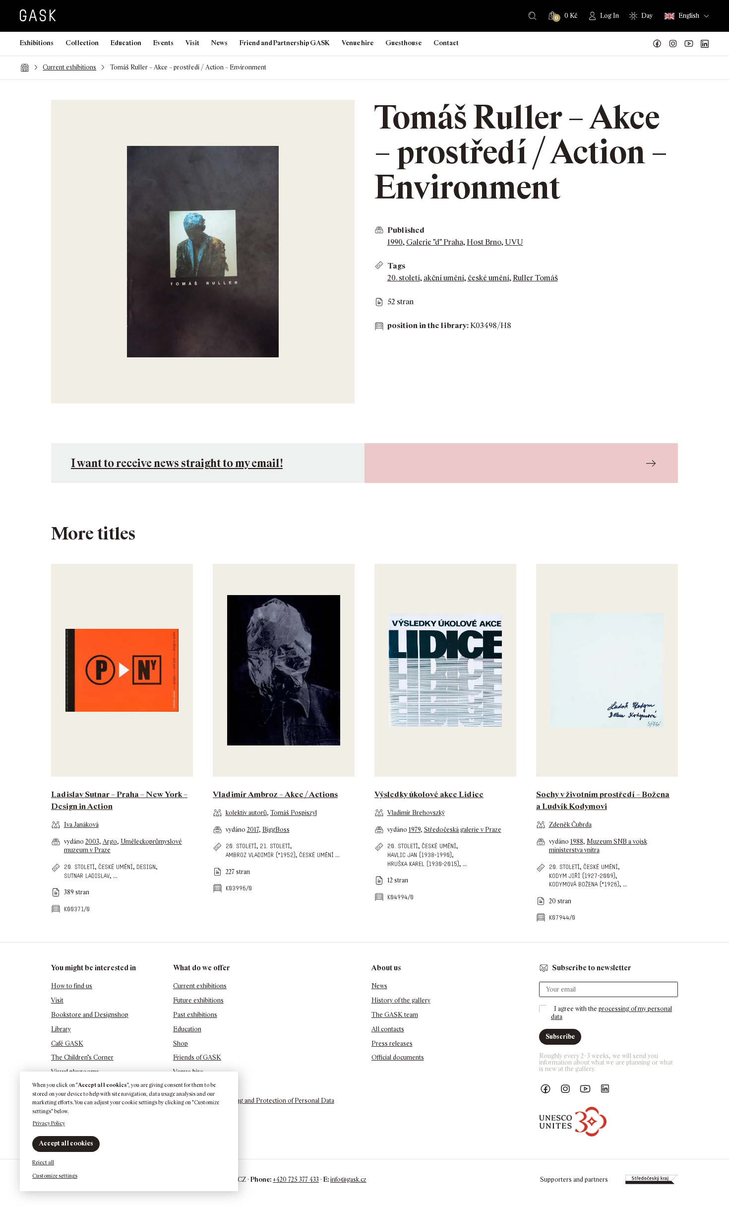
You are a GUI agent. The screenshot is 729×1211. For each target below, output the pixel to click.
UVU (514, 242)
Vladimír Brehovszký (416, 812)
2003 (92, 841)
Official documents (397, 1057)
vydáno (74, 841)
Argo (110, 841)
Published (406, 230)
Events (163, 43)
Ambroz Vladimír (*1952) (261, 855)
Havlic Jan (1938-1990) (419, 855)
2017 (253, 829)
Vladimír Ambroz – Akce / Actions (275, 794)
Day (647, 15)
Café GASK (67, 1043)
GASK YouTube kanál (688, 43)
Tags (396, 265)
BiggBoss (276, 829)
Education (126, 43)
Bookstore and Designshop (89, 1014)
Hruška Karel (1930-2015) (423, 864)
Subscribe (560, 1036)
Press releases (392, 1043)
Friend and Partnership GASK (285, 43)
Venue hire (357, 43)
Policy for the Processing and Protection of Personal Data (253, 1100)
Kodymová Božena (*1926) (584, 884)
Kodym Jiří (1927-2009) (582, 876)
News (219, 43)
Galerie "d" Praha (434, 242)
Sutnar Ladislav (87, 876)
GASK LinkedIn (704, 43)
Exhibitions (37, 43)
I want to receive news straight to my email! (177, 463)
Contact (446, 43)
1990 (395, 242)
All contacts (387, 1029)
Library (61, 1029)
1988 (576, 841)
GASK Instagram (672, 43)
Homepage (24, 67)
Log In (609, 15)
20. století (403, 277)
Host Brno (484, 242)
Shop (180, 1043)
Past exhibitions (195, 1014)
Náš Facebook (657, 43)
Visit (192, 43)
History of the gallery (400, 1000)
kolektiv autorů (246, 812)
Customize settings (54, 1175)
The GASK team (394, 1014)
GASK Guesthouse (200, 1086)
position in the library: (428, 325)
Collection (82, 43)
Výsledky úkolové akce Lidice (429, 794)
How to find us (71, 986)
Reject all (43, 1162)
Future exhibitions (198, 1000)
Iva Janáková (81, 824)
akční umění (444, 277)
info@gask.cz (348, 1179)
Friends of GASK (197, 1057)
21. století (275, 846)
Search (532, 15)
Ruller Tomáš (535, 277)
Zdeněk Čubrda (570, 824)
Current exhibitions (69, 67)
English (688, 15)
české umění (488, 277)
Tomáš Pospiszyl (293, 812)
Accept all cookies (66, 1143)
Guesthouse (403, 43)
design (146, 867)
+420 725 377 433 (296, 1179)
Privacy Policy (49, 1123)
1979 (415, 829)
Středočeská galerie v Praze (462, 829)
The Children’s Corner (82, 1057)
